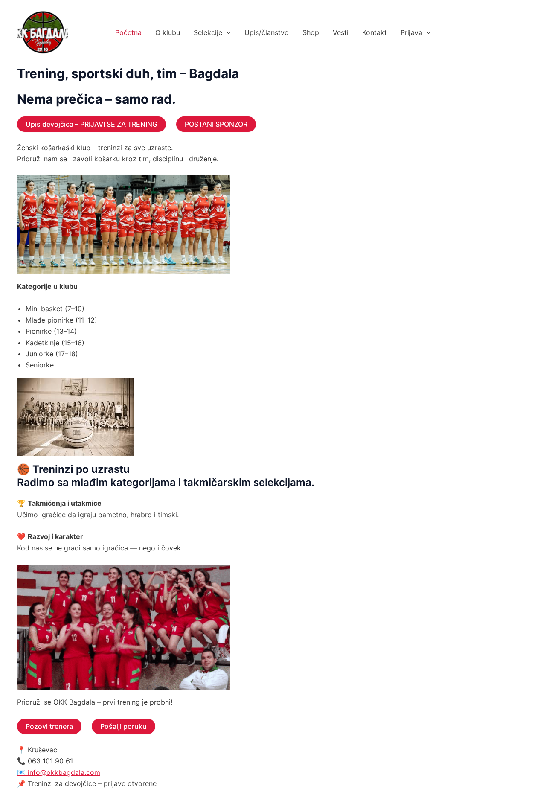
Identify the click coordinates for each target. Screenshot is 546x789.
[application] (226, 32)
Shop (310, 32)
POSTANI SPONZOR (216, 124)
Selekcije (208, 32)
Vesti (341, 32)
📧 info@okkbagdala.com (58, 772)
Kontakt (374, 32)
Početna (128, 32)
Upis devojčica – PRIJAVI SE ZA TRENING (91, 124)
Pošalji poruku (123, 726)
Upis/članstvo (266, 32)
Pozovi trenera (49, 726)
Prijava (411, 32)
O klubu (167, 32)
